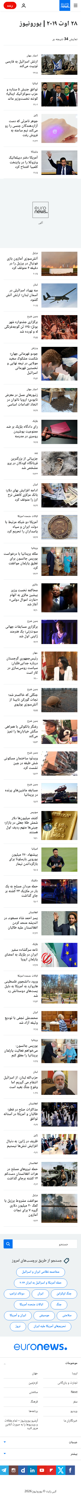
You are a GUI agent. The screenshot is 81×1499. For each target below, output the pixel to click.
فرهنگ (34, 1402)
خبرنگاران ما (70, 1420)
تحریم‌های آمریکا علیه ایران (50, 1326)
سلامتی (67, 1315)
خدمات (73, 1442)
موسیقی (44, 1315)
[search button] (8, 1243)
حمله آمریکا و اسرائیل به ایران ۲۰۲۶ (41, 1283)
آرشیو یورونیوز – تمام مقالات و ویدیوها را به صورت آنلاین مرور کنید (21, 1424)
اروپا (74, 1373)
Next (74, 1392)
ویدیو (73, 1411)
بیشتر (74, 1454)
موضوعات (71, 1363)
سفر (75, 1402)
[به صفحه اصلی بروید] (64, 5)
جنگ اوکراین (64, 1293)
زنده (10, 5)
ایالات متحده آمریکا (31, 1304)
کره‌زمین (33, 1383)
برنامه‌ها (33, 1411)
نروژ (18, 1326)
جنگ (59, 1304)
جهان (35, 1373)
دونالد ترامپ (16, 1293)
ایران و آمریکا (18, 1315)
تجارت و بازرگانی (67, 1383)
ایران (40, 1293)
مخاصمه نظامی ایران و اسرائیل (40, 1272)
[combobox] (40, 1243)
